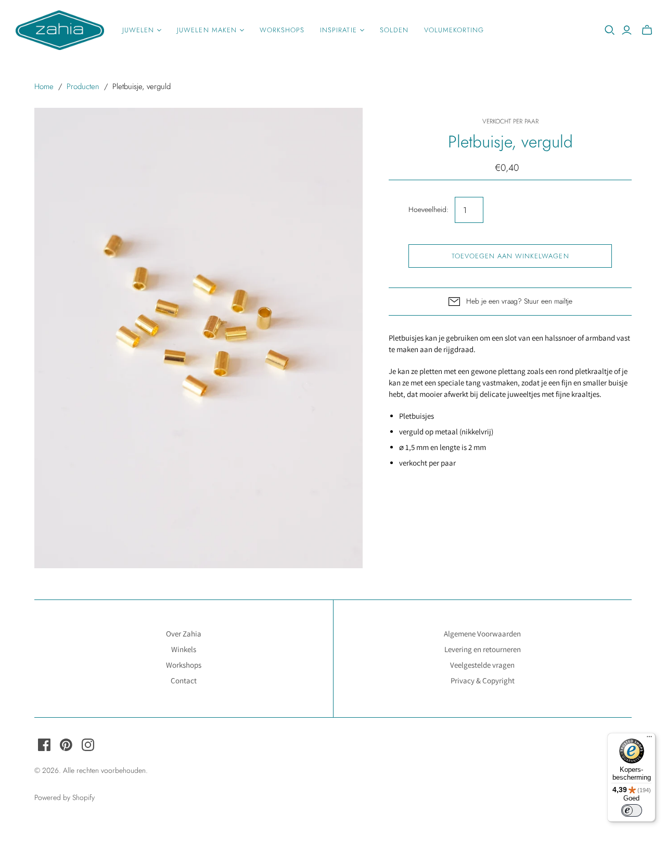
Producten (83, 86)
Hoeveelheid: (428, 210)
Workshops (282, 30)
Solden (394, 30)
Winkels (183, 649)
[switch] (631, 810)
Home (44, 86)
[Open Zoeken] (610, 30)
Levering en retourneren (482, 649)
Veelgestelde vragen (482, 665)
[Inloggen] (626, 30)
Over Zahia (183, 634)
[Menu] (649, 739)
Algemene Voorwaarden (482, 634)
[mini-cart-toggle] (647, 30)
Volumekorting (454, 30)
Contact (184, 680)
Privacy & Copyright (483, 680)
